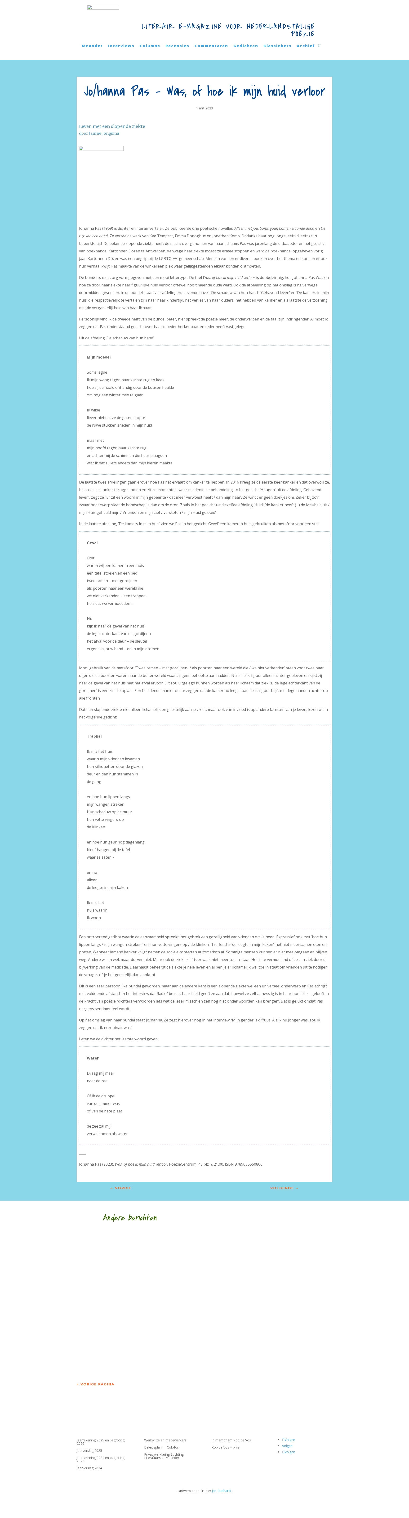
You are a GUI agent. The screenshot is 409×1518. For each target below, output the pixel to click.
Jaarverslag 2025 (89, 1451)
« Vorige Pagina (96, 1384)
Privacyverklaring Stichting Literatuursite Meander (164, 1456)
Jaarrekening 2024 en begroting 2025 (100, 1459)
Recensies (177, 46)
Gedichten (245, 46)
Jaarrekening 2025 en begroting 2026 (100, 1442)
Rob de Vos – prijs (225, 1447)
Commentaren (211, 46)
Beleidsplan (153, 1447)
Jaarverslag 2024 (89, 1468)
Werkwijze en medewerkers (165, 1440)
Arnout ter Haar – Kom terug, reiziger (139, 1349)
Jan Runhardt (221, 1490)
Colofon (173, 1447)
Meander (92, 46)
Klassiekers (277, 46)
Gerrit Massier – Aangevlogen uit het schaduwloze (156, 1298)
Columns (150, 46)
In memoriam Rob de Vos (231, 1440)
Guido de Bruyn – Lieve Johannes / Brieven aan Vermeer (164, 1248)
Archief (306, 46)
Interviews (121, 46)
